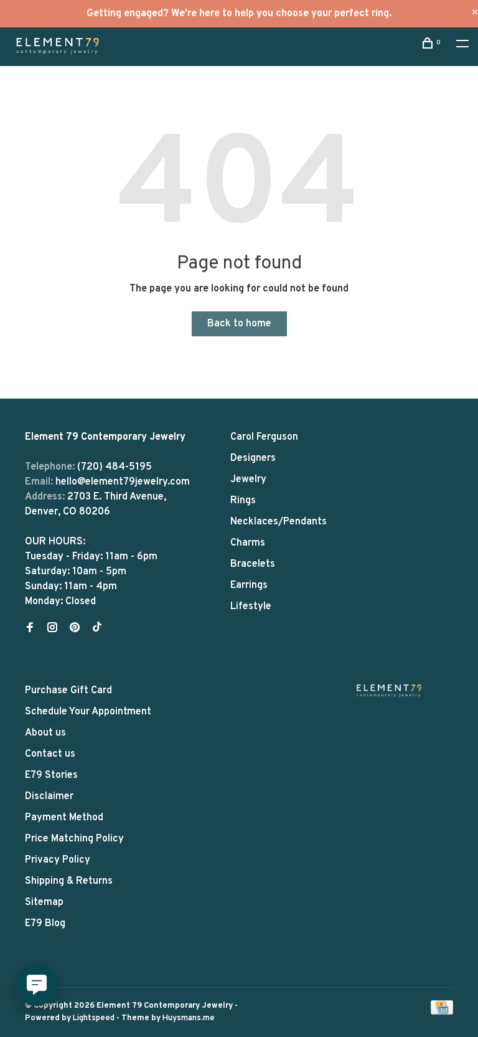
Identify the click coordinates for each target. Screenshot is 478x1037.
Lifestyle (250, 606)
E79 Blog (45, 923)
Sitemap (44, 902)
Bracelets (252, 564)
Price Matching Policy (74, 839)
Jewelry (248, 479)
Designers (253, 458)
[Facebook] (30, 629)
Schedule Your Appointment (88, 712)
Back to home (239, 324)
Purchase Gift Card (68, 690)
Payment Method (64, 818)
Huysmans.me (188, 1018)
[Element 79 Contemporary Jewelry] (389, 690)
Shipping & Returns (69, 881)
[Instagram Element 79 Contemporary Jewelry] (52, 629)
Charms (247, 543)
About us (45, 733)
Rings (243, 501)
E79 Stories (51, 775)
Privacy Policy (57, 860)
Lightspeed (94, 1018)
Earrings (249, 585)
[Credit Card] (442, 1012)
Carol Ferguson (264, 437)
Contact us (50, 754)
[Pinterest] (75, 629)
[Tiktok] (97, 629)
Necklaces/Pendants (278, 522)
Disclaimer (49, 796)
